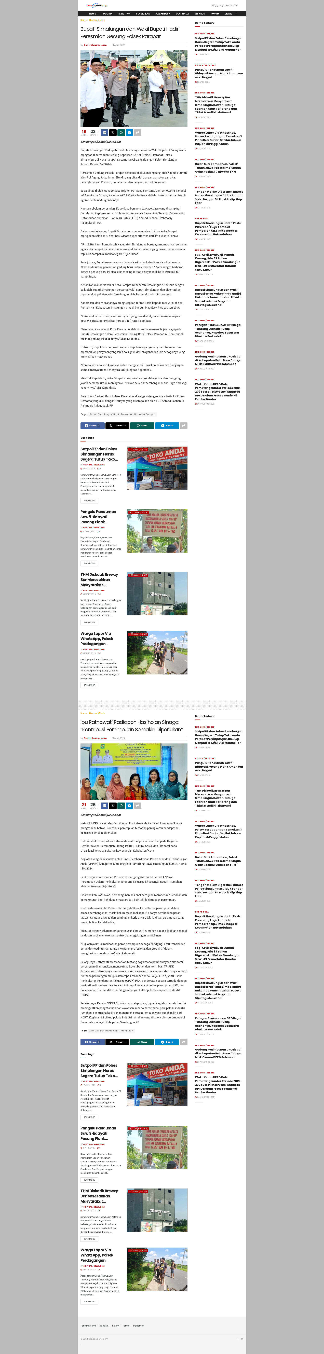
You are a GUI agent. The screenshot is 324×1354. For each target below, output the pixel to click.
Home (83, 20)
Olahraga (182, 13)
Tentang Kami (88, 1325)
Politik (107, 13)
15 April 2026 (88, 531)
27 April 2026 (89, 468)
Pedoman (138, 1325)
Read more (89, 500)
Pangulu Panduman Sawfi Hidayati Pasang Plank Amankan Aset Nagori (100, 519)
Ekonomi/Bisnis (97, 20)
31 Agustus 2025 (205, 341)
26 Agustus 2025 (205, 404)
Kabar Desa (163, 13)
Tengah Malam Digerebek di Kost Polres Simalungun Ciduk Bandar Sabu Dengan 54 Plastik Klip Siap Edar (219, 197)
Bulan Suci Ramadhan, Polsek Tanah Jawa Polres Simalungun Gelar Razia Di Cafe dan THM (218, 168)
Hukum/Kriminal (138, 512)
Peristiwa (124, 13)
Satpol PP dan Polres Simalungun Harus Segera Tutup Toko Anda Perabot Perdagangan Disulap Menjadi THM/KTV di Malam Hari (218, 43)
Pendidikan (143, 13)
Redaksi (104, 1325)
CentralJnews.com (95, 45)
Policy (115, 1325)
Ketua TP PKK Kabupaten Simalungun (111, 1030)
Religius (200, 13)
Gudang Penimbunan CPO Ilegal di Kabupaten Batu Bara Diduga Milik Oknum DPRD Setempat (218, 360)
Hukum (214, 13)
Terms (126, 1325)
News (92, 13)
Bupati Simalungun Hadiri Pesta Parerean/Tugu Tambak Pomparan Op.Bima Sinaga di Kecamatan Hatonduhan (218, 228)
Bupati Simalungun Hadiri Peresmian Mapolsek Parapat (122, 414)
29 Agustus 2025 (205, 368)
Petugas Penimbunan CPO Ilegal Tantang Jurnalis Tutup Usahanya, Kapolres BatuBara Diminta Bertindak (218, 330)
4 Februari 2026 (205, 274)
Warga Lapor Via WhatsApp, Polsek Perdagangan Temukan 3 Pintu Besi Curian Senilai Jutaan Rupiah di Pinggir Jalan (218, 138)
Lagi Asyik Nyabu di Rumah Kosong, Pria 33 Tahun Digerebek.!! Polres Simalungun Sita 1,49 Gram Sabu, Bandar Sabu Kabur (217, 262)
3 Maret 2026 (89, 594)
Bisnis (228, 13)
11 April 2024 (118, 45)
